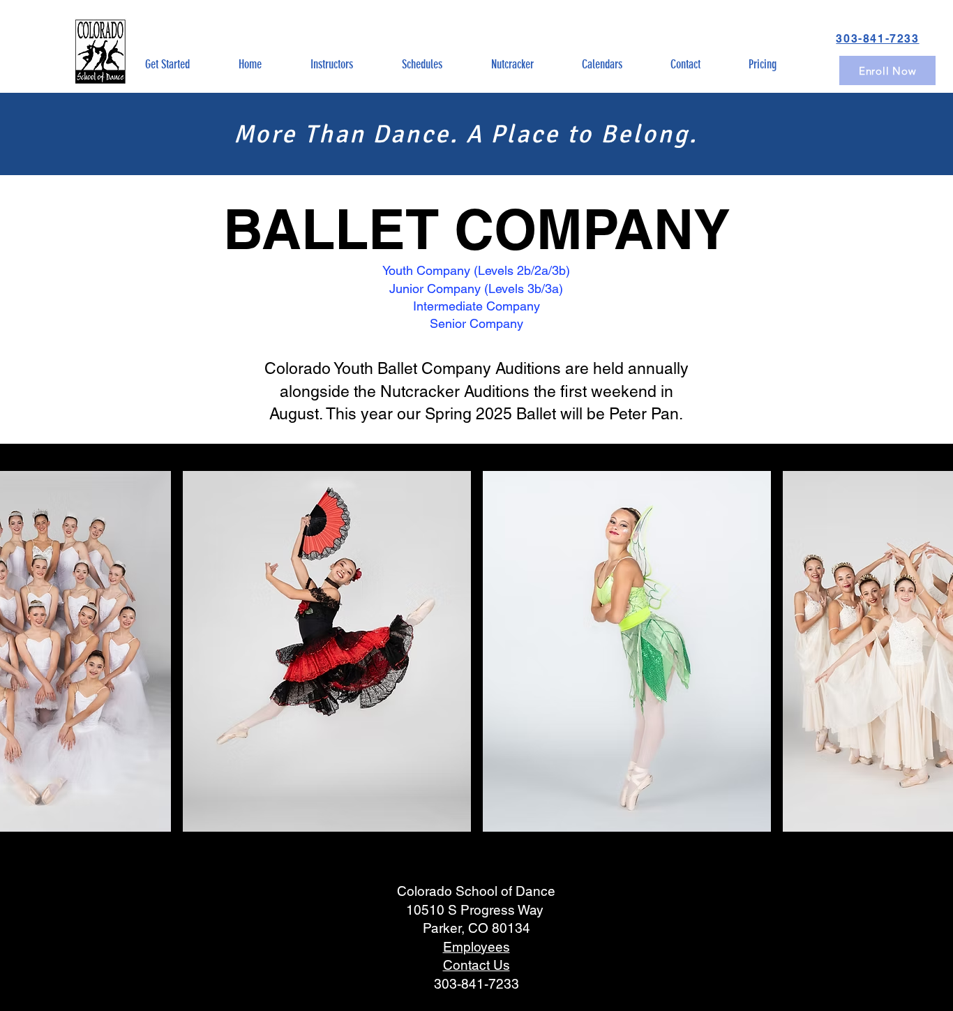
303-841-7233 (476, 983)
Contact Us (476, 965)
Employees (476, 946)
